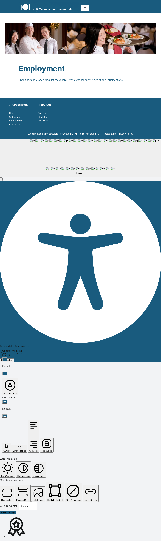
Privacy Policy (125, 133)
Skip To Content (9, 506)
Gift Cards (14, 117)
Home (12, 113)
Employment (15, 120)
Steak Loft (43, 117)
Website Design (36, 133)
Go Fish (42, 113)
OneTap (18, 353)
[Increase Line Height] (4, 402)
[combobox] (80, 158)
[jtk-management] (49, 2)
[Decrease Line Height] (4, 416)
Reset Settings (8, 512)
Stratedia (53, 133)
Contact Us (15, 124)
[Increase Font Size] (4, 359)
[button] (1, 179)
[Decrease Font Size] (4, 373)
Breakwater (43, 120)
